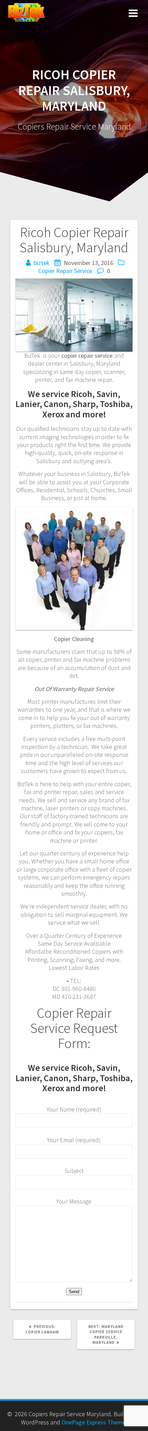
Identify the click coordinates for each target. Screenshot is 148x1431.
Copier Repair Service (65, 271)
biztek (42, 263)
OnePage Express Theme (94, 1422)
